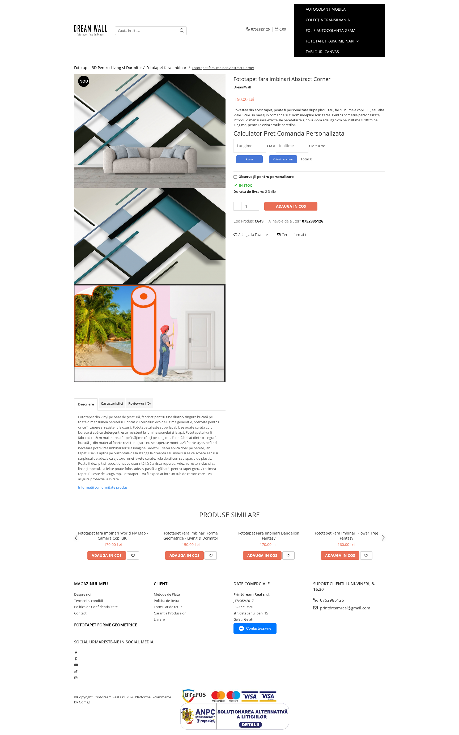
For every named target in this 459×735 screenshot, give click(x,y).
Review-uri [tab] (139, 403)
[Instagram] (76, 677)
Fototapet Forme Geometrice (105, 624)
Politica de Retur (167, 600)
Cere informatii (293, 234)
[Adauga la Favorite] (133, 555)
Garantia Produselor (170, 613)
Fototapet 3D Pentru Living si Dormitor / (110, 67)
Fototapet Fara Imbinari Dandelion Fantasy (268, 536)
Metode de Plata (167, 594)
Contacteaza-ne (258, 628)
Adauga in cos (291, 206)
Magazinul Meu (91, 583)
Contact (80, 613)
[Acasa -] (90, 30)
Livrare (159, 619)
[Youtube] (76, 665)
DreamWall (242, 87)
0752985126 (331, 600)
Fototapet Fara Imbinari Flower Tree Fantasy (346, 536)
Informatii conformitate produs (103, 487)
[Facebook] (76, 652)
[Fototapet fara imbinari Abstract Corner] (150, 131)
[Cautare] (182, 30)
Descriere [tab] (86, 404)
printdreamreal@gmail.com (344, 607)
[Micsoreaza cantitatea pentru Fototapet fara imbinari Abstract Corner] (237, 206)
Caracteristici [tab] (112, 403)
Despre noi (82, 594)
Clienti (161, 583)
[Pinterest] (76, 658)
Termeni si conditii (88, 600)
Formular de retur (168, 606)
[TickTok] (76, 671)
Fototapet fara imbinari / (168, 67)
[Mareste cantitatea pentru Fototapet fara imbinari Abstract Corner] (255, 206)
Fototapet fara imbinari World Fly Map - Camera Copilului (113, 536)
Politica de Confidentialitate (96, 606)
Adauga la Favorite (252, 234)
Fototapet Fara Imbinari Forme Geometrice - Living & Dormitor (190, 536)
